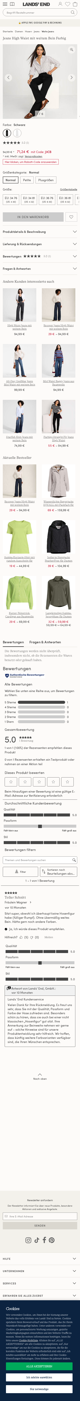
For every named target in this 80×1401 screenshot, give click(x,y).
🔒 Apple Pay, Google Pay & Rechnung (40, 22)
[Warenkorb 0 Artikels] (75, 4)
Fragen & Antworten (17, 268)
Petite (27, 180)
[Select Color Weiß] (17, 133)
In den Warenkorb (33, 217)
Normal (11, 180)
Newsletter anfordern (40, 1200)
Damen (19, 31)
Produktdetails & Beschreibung (24, 231)
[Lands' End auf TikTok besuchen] (35, 1241)
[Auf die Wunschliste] (71, 217)
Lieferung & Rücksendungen (22, 244)
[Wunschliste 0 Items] (67, 4)
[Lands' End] (36, 4)
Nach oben (40, 1078)
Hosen (28, 31)
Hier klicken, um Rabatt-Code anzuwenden (31, 162)
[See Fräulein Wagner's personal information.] (30, 902)
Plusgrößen (46, 180)
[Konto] (60, 4)
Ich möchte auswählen (39, 1377)
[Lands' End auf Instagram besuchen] (28, 1241)
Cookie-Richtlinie (28, 1340)
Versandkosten (33, 156)
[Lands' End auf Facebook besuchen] (43, 1241)
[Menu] (5, 4)
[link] (26, 739)
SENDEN (40, 1225)
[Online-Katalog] (12, 4)
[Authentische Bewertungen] (25, 676)
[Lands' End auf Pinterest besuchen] (51, 1241)
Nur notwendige (39, 1389)
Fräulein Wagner (16, 902)
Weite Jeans (48, 31)
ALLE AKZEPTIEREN (39, 1366)
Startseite (8, 31)
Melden (48, 937)
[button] (11, 781)
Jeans (36, 31)
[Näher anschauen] (71, 50)
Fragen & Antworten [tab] (45, 642)
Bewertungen (13, 642)
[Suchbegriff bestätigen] (72, 12)
